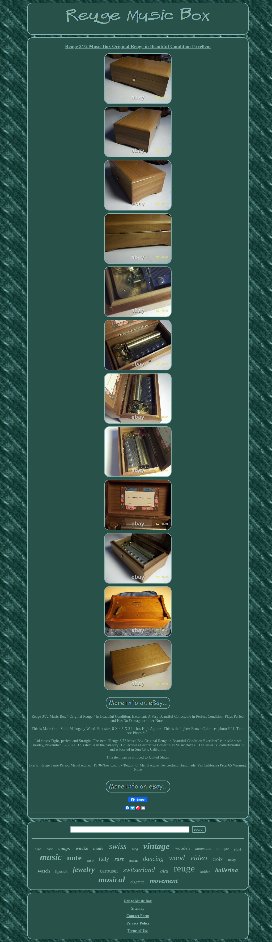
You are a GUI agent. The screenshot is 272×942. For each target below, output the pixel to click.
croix (217, 859)
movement (164, 880)
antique (222, 848)
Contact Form (137, 916)
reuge (184, 868)
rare (119, 859)
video (198, 857)
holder (205, 872)
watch (44, 871)
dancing (153, 858)
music (51, 857)
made (98, 848)
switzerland (139, 870)
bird (164, 871)
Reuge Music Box (138, 901)
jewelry (84, 869)
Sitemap (137, 908)
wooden (182, 848)
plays (38, 849)
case (50, 849)
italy (104, 858)
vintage (156, 846)
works (81, 848)
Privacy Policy (138, 923)
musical (111, 879)
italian (133, 860)
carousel (109, 871)
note (74, 857)
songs (64, 848)
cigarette (137, 882)
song (135, 849)
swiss (117, 846)
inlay (232, 860)
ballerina (226, 870)
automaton (203, 849)
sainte (90, 860)
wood (177, 858)
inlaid (237, 849)
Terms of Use (138, 931)
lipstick (61, 871)
